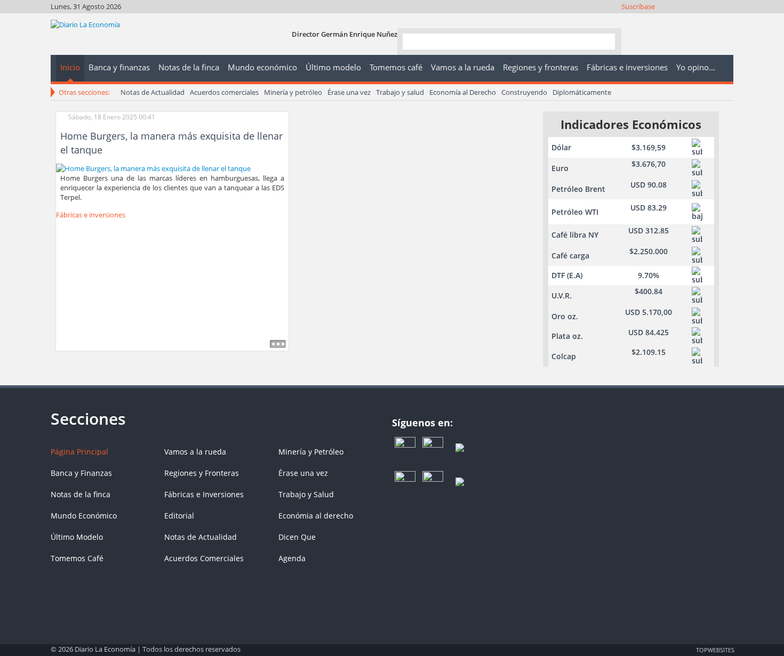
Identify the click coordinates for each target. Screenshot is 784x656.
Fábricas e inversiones (90, 215)
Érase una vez (349, 92)
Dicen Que (297, 537)
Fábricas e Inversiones (204, 494)
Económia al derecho (315, 516)
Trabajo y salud (400, 92)
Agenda (292, 558)
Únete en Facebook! (653, 20)
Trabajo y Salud (306, 494)
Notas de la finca (80, 494)
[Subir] (392, 644)
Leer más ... (278, 344)
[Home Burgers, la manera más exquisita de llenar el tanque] (153, 167)
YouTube (696, 20)
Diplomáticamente (582, 92)
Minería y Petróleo (310, 452)
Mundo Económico (84, 516)
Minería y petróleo (293, 92)
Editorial (179, 516)
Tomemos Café (77, 558)
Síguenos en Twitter (668, 20)
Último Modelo (77, 537)
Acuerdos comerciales (224, 92)
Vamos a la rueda (195, 452)
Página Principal (79, 452)
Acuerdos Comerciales (204, 558)
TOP (714, 649)
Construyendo (524, 92)
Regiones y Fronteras (201, 473)
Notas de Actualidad (153, 92)
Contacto (725, 20)
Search (602, 41)
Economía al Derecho (462, 92)
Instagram (682, 20)
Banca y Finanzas (81, 473)
